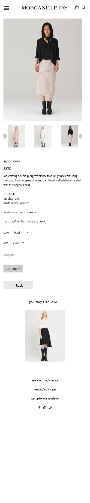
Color (6, 232)
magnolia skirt (21, 185)
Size (5, 243)
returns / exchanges (45, 389)
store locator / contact (45, 380)
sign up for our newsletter (45, 398)
